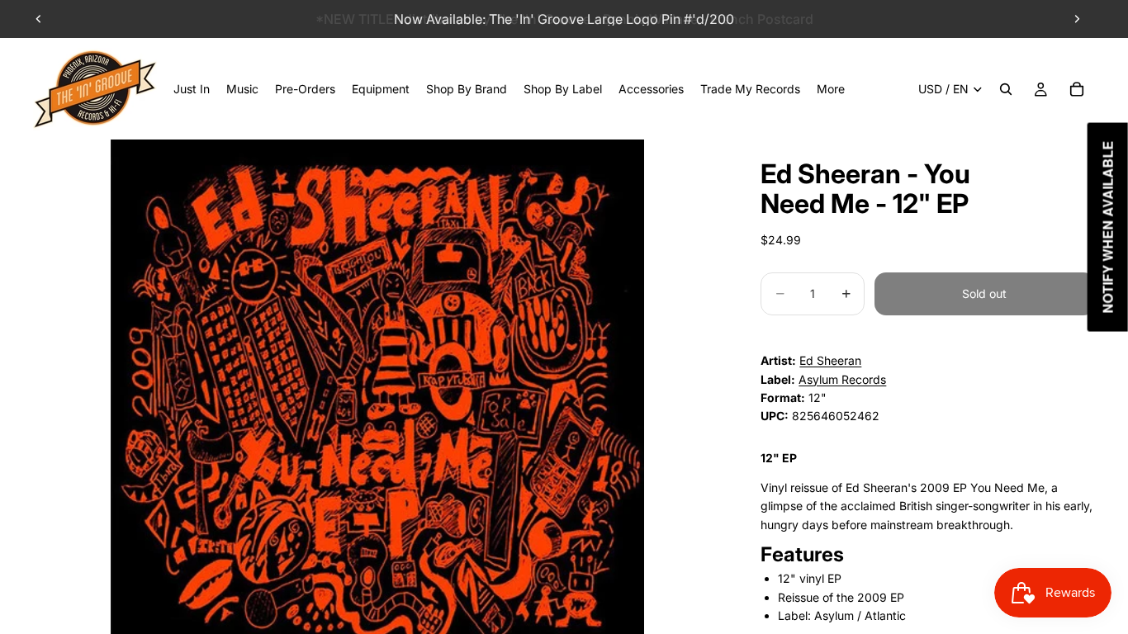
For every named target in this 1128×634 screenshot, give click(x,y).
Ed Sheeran (830, 360)
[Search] (1006, 89)
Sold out (984, 293)
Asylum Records (842, 379)
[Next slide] (1077, 19)
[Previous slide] (39, 19)
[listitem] (830, 89)
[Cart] (1077, 89)
